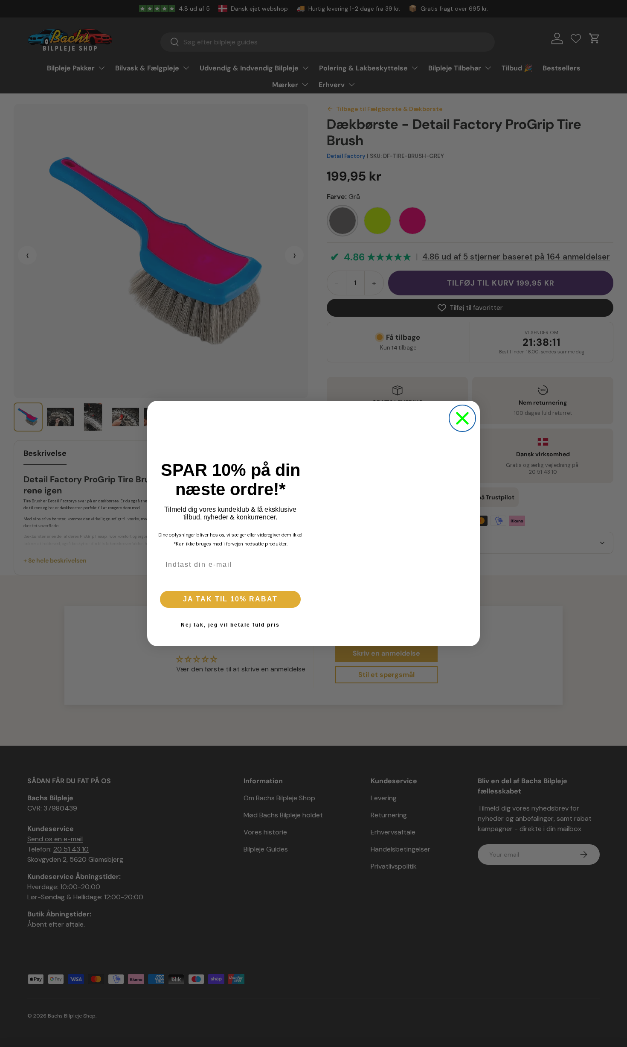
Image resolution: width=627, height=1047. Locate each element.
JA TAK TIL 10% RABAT (230, 599)
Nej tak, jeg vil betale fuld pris (230, 625)
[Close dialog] (462, 418)
